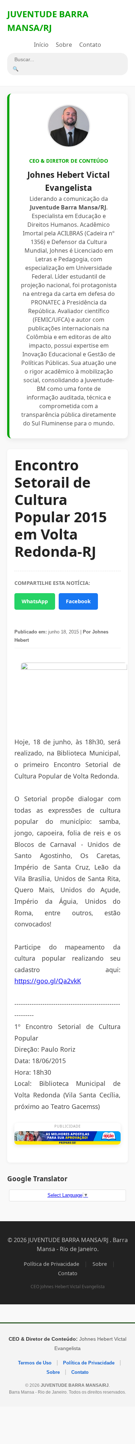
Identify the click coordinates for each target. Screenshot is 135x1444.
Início (41, 45)
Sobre (64, 45)
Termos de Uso (34, 1363)
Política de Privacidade (51, 1263)
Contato (90, 45)
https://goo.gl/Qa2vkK (47, 980)
